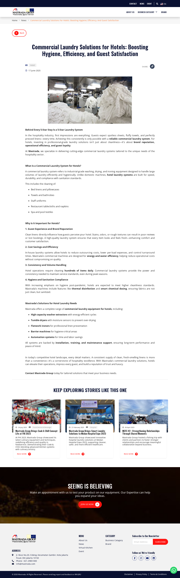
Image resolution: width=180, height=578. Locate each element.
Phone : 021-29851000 (26, 561)
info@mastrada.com (25, 564)
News (23, 20)
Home (14, 20)
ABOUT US (130, 12)
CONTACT (133, 3)
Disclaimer (128, 574)
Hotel (32, 65)
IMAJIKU (78, 574)
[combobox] (164, 3)
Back (22, 33)
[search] (157, 3)
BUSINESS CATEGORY (146, 12)
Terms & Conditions (158, 574)
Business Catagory (114, 540)
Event (81, 551)
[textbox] (164, 3)
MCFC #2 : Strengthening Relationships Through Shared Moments (141, 432)
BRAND (164, 12)
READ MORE (22, 454)
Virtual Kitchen (86, 547)
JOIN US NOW (87, 504)
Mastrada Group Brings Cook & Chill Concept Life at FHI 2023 (36, 432)
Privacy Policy (141, 574)
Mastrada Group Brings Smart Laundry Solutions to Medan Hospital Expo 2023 (87, 432)
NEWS (142, 3)
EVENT (149, 3)
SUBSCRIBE (160, 542)
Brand (108, 544)
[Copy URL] (152, 66)
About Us (83, 540)
